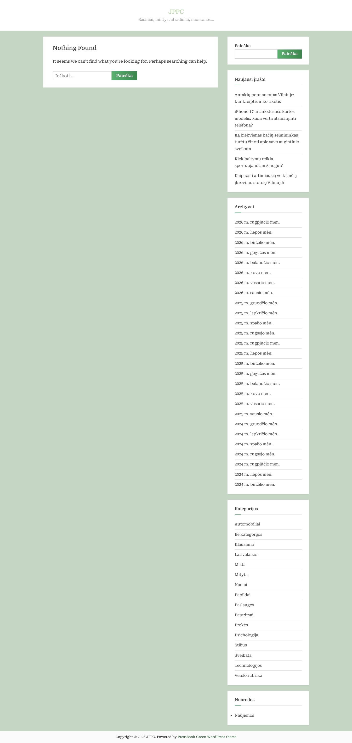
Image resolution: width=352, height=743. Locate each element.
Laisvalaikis (246, 554)
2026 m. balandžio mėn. (257, 262)
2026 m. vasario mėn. (255, 282)
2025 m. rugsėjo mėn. (255, 333)
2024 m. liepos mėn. (254, 474)
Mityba (242, 574)
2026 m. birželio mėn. (255, 242)
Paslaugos (244, 605)
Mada (240, 564)
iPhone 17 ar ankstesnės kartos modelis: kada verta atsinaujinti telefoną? (265, 118)
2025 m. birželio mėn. (255, 363)
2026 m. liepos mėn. (254, 232)
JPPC (176, 11)
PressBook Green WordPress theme (207, 737)
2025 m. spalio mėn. (254, 323)
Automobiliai (247, 524)
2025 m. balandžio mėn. (257, 383)
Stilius (241, 645)
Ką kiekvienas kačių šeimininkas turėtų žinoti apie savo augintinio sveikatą (267, 142)
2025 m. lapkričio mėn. (256, 313)
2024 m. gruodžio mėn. (256, 424)
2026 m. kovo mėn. (253, 272)
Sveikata (243, 655)
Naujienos (244, 715)
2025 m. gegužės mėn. (256, 373)
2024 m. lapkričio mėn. (256, 434)
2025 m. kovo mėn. (253, 393)
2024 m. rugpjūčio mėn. (257, 464)
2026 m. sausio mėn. (254, 292)
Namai (241, 584)
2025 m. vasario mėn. (255, 403)
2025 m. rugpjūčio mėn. (257, 343)
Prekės (241, 625)
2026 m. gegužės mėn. (256, 252)
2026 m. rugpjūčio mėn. (257, 222)
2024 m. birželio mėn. (255, 484)
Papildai (242, 595)
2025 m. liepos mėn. (254, 353)
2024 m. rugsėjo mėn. (255, 454)
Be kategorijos (248, 534)
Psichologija (246, 635)
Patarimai (244, 615)
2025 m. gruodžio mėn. (256, 303)
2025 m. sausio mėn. (254, 414)
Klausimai (244, 544)
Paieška (243, 46)
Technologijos (248, 665)
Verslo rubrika (248, 675)
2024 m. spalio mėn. (254, 444)
